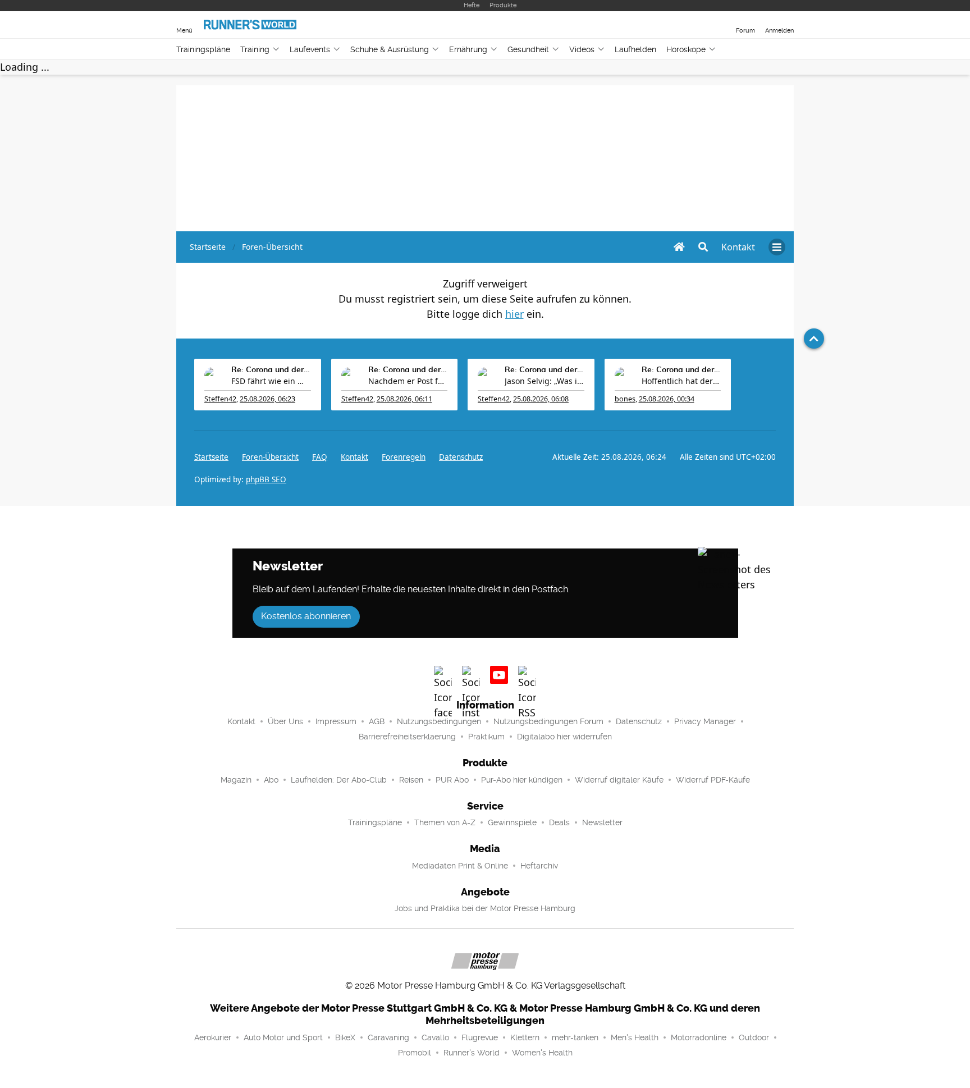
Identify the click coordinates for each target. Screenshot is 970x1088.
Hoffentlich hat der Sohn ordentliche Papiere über (681, 381)
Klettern (524, 1037)
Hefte (471, 5)
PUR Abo (452, 779)
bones (625, 399)
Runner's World (471, 1052)
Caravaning (388, 1037)
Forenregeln (403, 457)
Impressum (335, 721)
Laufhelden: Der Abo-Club (339, 779)
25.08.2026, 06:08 (541, 399)
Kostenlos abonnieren (306, 616)
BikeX (345, 1037)
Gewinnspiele (512, 822)
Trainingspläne (203, 49)
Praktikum (486, 736)
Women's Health (542, 1052)
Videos (581, 49)
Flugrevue (479, 1037)
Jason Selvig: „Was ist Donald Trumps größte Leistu (544, 381)
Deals (559, 822)
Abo (271, 779)
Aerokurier (212, 1037)
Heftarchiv (539, 865)
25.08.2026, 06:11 (404, 399)
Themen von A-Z (444, 822)
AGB (377, 721)
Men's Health (634, 1037)
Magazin (236, 779)
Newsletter (602, 822)
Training (254, 49)
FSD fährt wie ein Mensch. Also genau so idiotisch (271, 381)
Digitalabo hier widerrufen (564, 736)
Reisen (411, 779)
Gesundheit (528, 49)
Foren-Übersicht (270, 457)
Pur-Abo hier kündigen (521, 779)
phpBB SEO (266, 479)
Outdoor (754, 1037)
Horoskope (686, 49)
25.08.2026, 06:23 (267, 399)
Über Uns (285, 721)
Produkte (502, 5)
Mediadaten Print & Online (460, 865)
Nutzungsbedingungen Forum (548, 721)
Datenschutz (461, 457)
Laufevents (310, 49)
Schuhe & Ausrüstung (389, 49)
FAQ (319, 457)
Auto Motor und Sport (283, 1037)
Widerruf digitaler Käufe (619, 779)
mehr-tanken (575, 1037)
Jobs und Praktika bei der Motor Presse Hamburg (485, 908)
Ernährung (468, 49)
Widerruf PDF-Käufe (713, 779)
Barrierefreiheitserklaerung (407, 736)
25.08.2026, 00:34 (666, 399)
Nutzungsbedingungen (439, 721)
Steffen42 (220, 399)
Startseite (211, 457)
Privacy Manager (705, 721)
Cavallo (435, 1037)
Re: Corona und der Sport (271, 370)
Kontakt (241, 721)
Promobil (414, 1052)
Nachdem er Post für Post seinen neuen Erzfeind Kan (408, 381)
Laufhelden (635, 49)
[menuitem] (738, 247)
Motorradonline (698, 1037)
